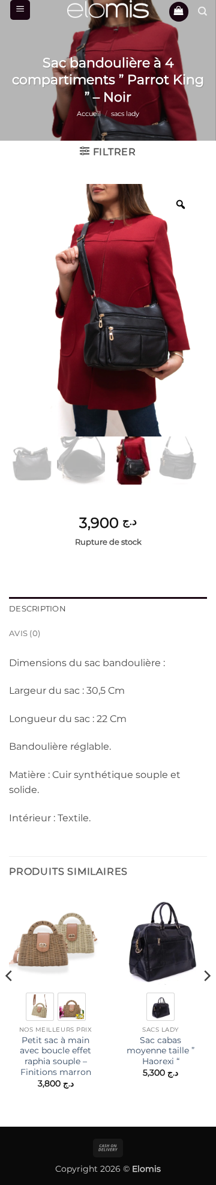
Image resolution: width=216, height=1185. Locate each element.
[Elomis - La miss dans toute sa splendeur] (108, 9)
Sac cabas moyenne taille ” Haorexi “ (160, 1050)
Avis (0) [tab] (24, 633)
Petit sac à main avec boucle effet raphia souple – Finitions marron (55, 1056)
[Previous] (9, 1000)
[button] (20, 10)
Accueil (89, 113)
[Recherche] (202, 11)
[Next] (206, 1000)
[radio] (39, 1006)
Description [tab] (37, 608)
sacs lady (125, 113)
